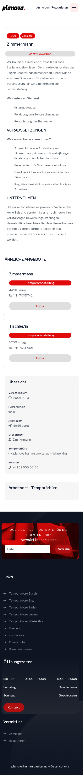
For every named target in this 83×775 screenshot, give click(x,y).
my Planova (16, 635)
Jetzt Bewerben (40, 54)
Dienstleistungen (20, 649)
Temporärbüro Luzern (23, 614)
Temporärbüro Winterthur (25, 621)
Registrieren (60, 7)
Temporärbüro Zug (21, 600)
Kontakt (14, 707)
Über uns (14, 628)
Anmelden (43, 7)
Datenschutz (60, 766)
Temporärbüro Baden (22, 607)
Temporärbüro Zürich (22, 594)
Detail (40, 306)
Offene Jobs (16, 642)
